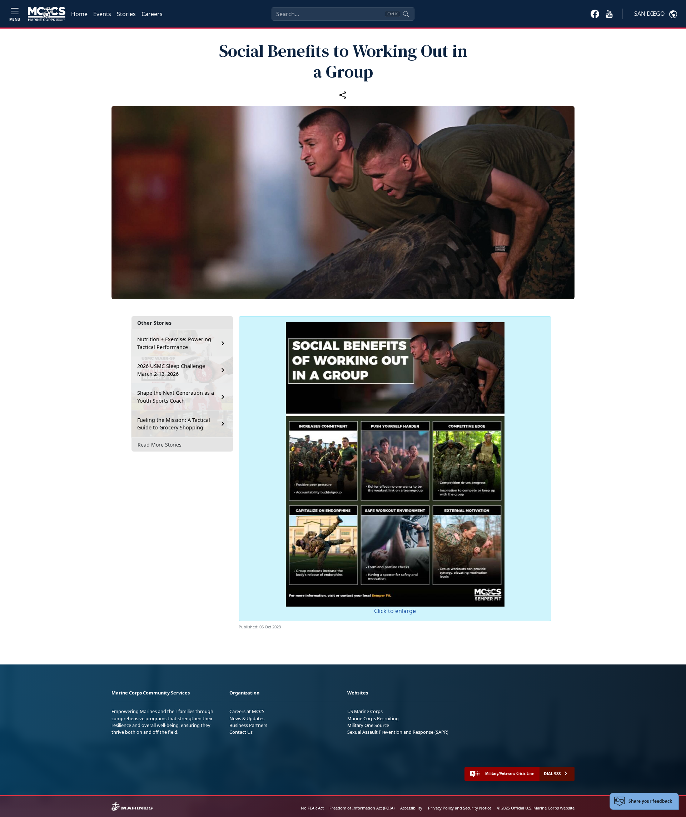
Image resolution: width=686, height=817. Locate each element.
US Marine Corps (365, 711)
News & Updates (246, 718)
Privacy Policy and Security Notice (459, 808)
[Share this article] (343, 95)
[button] (595, 14)
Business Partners (248, 725)
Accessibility (411, 808)
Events (102, 14)
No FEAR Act (312, 808)
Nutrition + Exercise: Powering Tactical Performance (174, 343)
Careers (152, 14)
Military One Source (368, 725)
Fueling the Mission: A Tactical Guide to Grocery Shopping (173, 424)
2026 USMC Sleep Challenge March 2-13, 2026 (171, 370)
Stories (126, 14)
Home (79, 14)
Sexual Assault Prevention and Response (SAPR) (397, 732)
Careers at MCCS (246, 711)
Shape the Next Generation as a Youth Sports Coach (175, 396)
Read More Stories (160, 444)
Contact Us (241, 732)
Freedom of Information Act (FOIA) (361, 808)
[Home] (46, 14)
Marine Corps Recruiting (373, 718)
